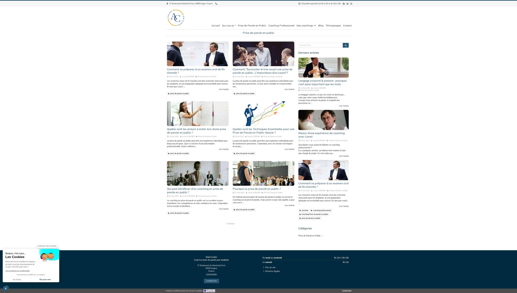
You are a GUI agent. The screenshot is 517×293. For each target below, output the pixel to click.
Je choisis (17, 279)
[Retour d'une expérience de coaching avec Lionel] (323, 120)
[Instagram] (351, 4)
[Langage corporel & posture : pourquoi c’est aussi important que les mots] (323, 68)
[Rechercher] (346, 45)
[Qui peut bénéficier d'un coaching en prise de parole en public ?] (198, 173)
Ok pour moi (45, 279)
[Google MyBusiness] (344, 4)
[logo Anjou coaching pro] (176, 29)
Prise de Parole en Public (309, 236)
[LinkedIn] (347, 4)
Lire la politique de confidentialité (17, 271)
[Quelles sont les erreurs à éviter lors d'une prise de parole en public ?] (198, 113)
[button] (5, 288)
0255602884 (211, 274)
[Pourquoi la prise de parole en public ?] (263, 173)
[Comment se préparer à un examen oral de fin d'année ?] (198, 54)
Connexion (346, 290)
